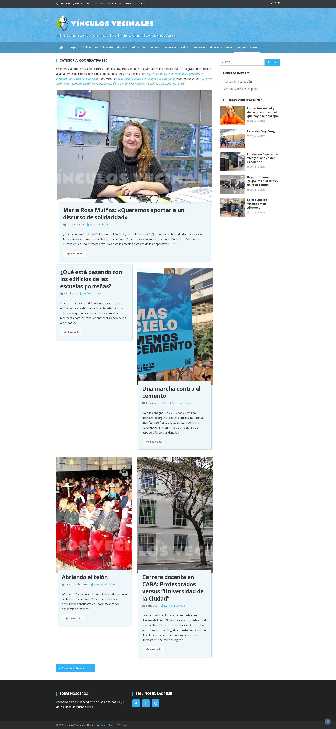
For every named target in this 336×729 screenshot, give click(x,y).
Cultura (154, 47)
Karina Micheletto (104, 584)
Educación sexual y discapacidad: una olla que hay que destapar (263, 112)
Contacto (143, 3)
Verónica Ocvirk (92, 293)
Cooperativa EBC (247, 47)
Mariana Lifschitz (100, 224)
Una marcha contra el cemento (171, 392)
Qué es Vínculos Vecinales (107, 3)
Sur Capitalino (166, 78)
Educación (138, 47)
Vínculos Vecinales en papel (241, 89)
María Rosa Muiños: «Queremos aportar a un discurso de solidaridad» (124, 213)
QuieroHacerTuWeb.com (114, 725)
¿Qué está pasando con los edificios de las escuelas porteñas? (91, 279)
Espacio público (80, 47)
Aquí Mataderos (156, 74)
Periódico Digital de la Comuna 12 (113, 83)
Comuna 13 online (146, 83)
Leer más (76, 253)
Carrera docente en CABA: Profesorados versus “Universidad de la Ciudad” (173, 587)
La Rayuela (91, 78)
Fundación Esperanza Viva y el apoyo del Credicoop (262, 158)
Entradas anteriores (73, 668)
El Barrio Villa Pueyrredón (183, 74)
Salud (184, 47)
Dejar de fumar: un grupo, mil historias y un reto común (262, 181)
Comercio (199, 47)
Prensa (129, 3)
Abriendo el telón (85, 577)
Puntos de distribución (238, 81)
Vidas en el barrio (220, 47)
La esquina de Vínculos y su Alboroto (257, 203)
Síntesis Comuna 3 (145, 78)
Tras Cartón (125, 78)
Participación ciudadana (111, 47)
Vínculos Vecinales (172, 83)
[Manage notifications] (328, 721)
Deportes (170, 47)
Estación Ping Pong (261, 131)
